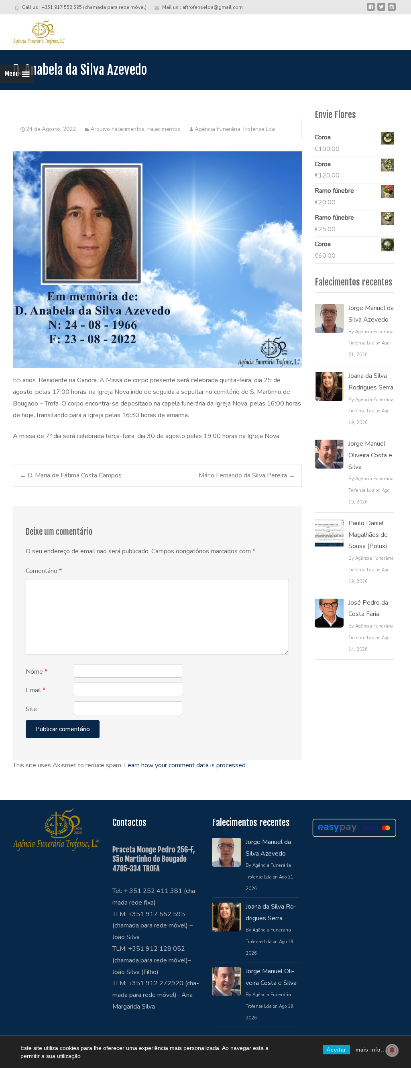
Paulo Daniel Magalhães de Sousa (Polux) (368, 535)
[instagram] (392, 10)
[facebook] (371, 10)
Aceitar (336, 1050)
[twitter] (381, 10)
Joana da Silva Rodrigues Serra (370, 381)
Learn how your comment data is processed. (185, 765)
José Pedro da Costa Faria (368, 608)
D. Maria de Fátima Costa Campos (71, 475)
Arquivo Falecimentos (117, 129)
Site (31, 709)
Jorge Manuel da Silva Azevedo (371, 314)
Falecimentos (163, 129)
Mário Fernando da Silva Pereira (247, 475)
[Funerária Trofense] (32, 30)
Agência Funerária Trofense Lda (235, 129)
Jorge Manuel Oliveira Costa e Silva (370, 455)
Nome (36, 671)
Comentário (44, 571)
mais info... (371, 1050)
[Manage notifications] (392, 1050)
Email (35, 690)
